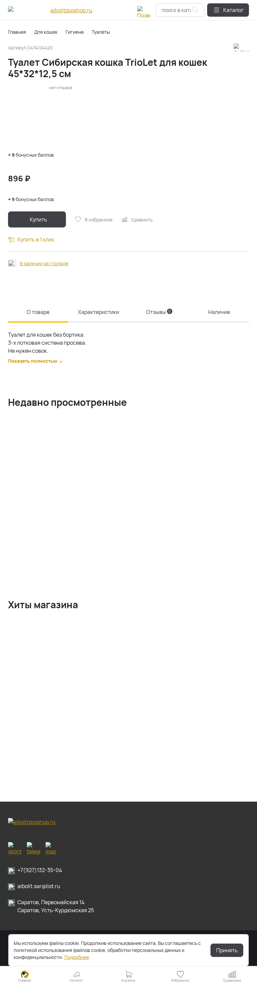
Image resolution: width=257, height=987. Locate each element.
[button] (228, 10)
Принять (227, 950)
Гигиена (75, 32)
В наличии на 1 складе (44, 263)
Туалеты (101, 32)
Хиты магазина (43, 604)
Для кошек (46, 32)
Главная (17, 32)
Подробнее (76, 957)
